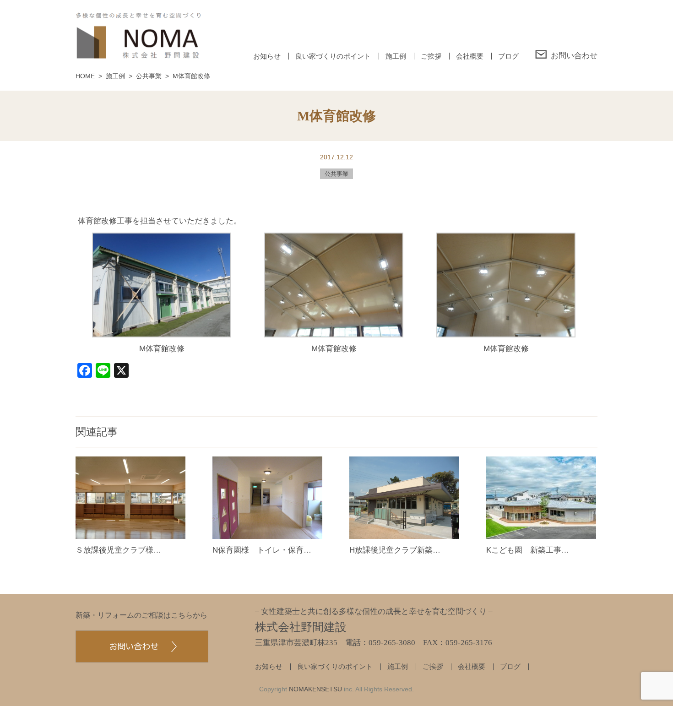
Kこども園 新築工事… (527, 550)
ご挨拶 (431, 56)
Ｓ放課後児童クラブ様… (118, 550)
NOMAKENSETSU (315, 689)
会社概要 (469, 56)
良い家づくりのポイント (333, 56)
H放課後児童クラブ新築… (394, 550)
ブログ (508, 56)
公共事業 (336, 173)
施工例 (395, 56)
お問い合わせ (574, 55)
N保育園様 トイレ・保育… (261, 550)
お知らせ (267, 56)
